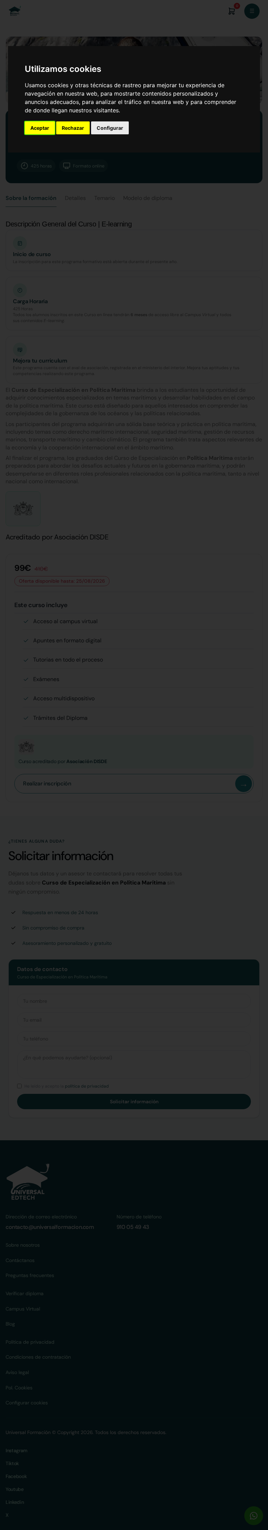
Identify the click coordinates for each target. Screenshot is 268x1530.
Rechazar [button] (73, 128)
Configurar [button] (110, 128)
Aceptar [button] (39, 128)
